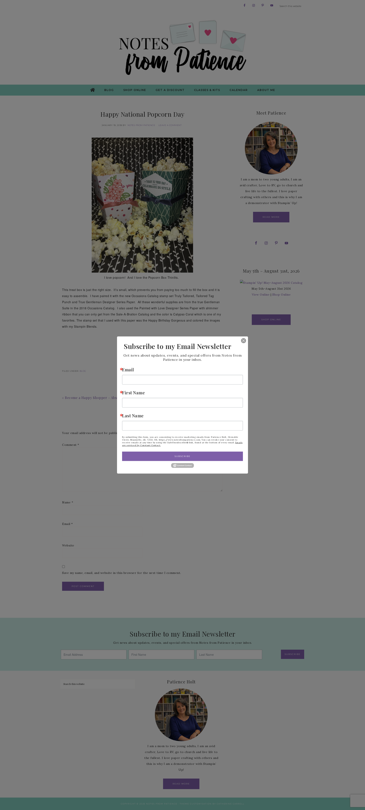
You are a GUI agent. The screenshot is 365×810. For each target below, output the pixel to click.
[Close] (240, 340)
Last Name (133, 415)
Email (128, 369)
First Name (133, 392)
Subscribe (182, 456)
